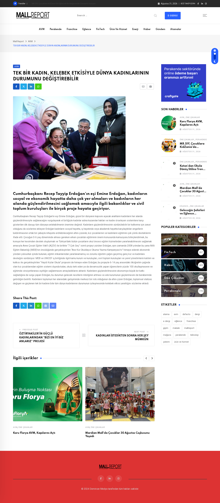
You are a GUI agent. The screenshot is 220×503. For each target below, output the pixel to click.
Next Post (139, 332)
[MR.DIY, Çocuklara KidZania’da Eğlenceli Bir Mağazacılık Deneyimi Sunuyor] (168, 145)
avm (176, 314)
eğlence (178, 321)
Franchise (72, 29)
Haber (147, 29)
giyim (165, 328)
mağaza (167, 335)
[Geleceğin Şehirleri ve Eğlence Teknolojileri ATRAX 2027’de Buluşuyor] (168, 211)
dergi (197, 314)
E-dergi (173, 15)
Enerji (135, 29)
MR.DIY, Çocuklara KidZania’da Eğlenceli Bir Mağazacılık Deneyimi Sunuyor (64, 3)
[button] (146, 358)
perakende (181, 335)
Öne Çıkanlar (25, 427)
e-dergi (166, 321)
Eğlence (86, 29)
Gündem (160, 29)
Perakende (56, 29)
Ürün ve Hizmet (118, 29)
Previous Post (30, 330)
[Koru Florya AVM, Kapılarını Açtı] (168, 123)
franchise (191, 321)
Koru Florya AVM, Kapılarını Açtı (34, 433)
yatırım (166, 341)
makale (176, 328)
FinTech (100, 29)
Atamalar (175, 29)
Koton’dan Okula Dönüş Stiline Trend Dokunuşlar (192, 169)
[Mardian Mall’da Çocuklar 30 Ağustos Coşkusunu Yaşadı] (168, 189)
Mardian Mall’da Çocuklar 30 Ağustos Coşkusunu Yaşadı (193, 191)
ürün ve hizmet (181, 341)
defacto (186, 314)
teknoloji (194, 335)
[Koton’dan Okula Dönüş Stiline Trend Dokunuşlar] (168, 167)
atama (166, 314)
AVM (42, 29)
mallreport (189, 328)
